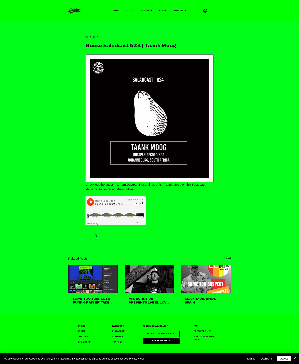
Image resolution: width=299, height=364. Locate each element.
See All (227, 258)
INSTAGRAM (118, 331)
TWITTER (117, 342)
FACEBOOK (118, 326)
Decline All (266, 358)
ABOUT (81, 331)
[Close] (295, 358)
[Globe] (205, 10)
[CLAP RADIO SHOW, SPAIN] (206, 279)
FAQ (195, 326)
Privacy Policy (136, 358)
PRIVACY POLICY (202, 331)
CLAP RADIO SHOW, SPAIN (201, 300)
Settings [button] (250, 358)
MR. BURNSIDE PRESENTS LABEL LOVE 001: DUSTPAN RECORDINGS (149, 300)
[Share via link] (104, 235)
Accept (284, 358)
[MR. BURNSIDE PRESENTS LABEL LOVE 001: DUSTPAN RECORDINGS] (150, 279)
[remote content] (115, 211)
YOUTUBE (117, 336)
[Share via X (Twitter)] (95, 235)
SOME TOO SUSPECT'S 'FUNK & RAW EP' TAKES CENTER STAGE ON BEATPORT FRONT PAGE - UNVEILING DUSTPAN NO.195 (93, 300)
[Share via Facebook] (87, 235)
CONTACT (83, 336)
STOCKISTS (84, 342)
